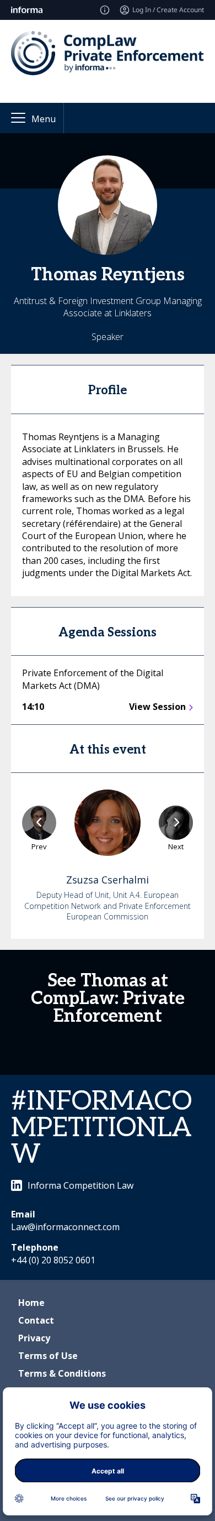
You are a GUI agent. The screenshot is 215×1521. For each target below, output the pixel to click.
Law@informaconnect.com (65, 1227)
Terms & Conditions (62, 1373)
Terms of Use (48, 1356)
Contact (36, 1320)
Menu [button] (43, 119)
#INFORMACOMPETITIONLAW (101, 1128)
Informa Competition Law (80, 1185)
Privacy (34, 1338)
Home (31, 1303)
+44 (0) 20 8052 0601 (53, 1260)
